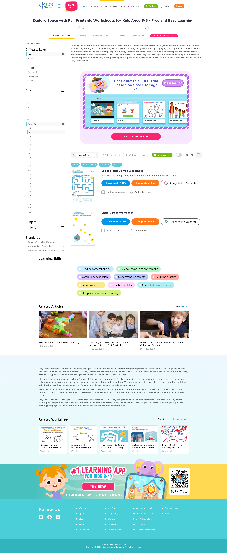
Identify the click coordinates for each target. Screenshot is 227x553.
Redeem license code (145, 529)
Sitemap (111, 519)
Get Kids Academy (144, 519)
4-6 (29, 157)
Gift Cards (135, 6)
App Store (112, 508)
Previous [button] (36, 330)
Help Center (113, 524)
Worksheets (84, 508)
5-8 (29, 182)
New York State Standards (39, 246)
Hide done (188, 154)
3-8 (29, 145)
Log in (166, 6)
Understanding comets (131, 277)
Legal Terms (106, 544)
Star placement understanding (100, 293)
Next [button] (190, 330)
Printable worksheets (61, 35)
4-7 (29, 161)
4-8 (29, 166)
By (73, 155)
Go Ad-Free (151, 6)
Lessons (82, 35)
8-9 (29, 212)
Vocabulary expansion (95, 277)
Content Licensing (173, 508)
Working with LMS (144, 508)
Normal (30, 58)
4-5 (29, 153)
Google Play (113, 513)
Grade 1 (30, 80)
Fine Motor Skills (122, 285)
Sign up (179, 6)
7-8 (29, 204)
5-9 (29, 187)
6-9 (29, 199)
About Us (83, 524)
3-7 (29, 140)
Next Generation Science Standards (43, 250)
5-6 (29, 174)
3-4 (29, 128)
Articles (184, 306)
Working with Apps (144, 513)
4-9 (29, 170)
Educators (90, 6)
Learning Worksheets (177, 419)
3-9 (29, 149)
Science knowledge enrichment (139, 269)
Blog (81, 519)
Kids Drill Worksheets (164, 35)
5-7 (29, 178)
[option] (63, 329)
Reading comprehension (96, 269)
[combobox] (86, 155)
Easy (29, 54)
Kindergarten (33, 76)
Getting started (114, 529)
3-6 (29, 136)
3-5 (29, 132)
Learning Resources (113, 6)
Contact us (84, 529)
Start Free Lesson (136, 136)
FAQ (167, 513)
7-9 (29, 208)
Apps (81, 513)
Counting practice (166, 277)
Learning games (139, 35)
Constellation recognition (157, 285)
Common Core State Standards (41, 241)
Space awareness (92, 285)
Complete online (145, 183)
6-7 (29, 191)
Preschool (32, 72)
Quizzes (121, 35)
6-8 (29, 195)
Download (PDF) (115, 183)
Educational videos (102, 35)
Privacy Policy (119, 544)
